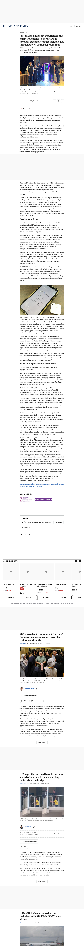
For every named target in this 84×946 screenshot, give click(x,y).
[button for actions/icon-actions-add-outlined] (36, 689)
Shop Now (11, 597)
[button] (70, 26)
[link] (15, 26)
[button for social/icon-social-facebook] (58, 101)
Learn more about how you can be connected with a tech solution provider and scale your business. (42, 485)
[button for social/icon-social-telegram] (54, 101)
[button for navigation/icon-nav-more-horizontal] (62, 101)
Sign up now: (23, 643)
